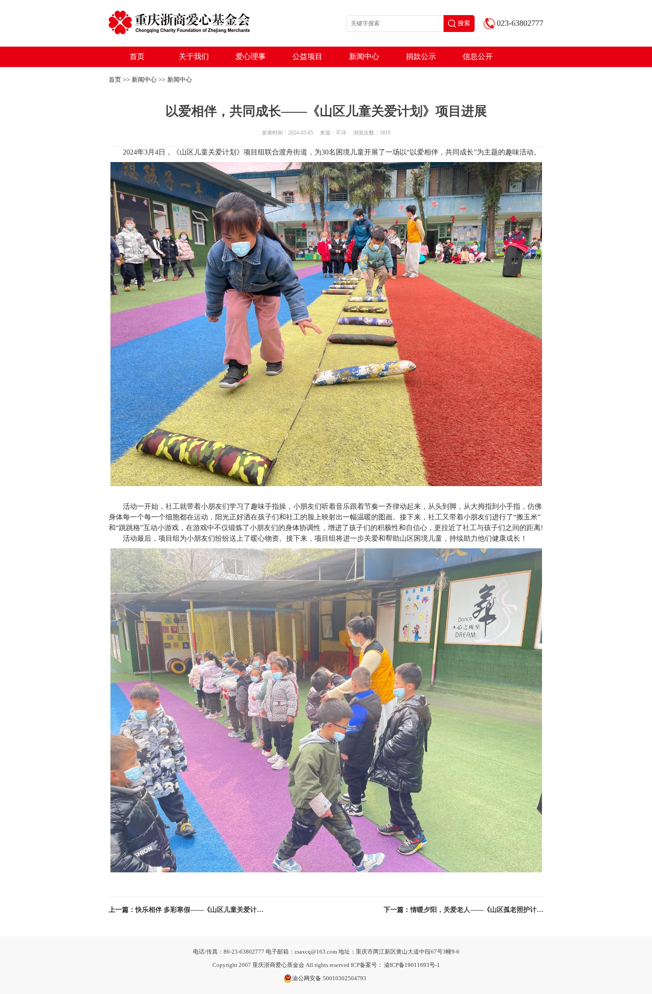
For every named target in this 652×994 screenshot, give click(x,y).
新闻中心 (364, 56)
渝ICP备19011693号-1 (412, 965)
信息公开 (478, 56)
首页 (137, 56)
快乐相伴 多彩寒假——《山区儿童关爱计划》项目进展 (216, 909)
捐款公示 (421, 56)
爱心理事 (251, 56)
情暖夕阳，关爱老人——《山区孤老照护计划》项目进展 (493, 909)
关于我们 (194, 56)
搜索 (464, 23)
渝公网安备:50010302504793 (329, 978)
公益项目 (307, 56)
